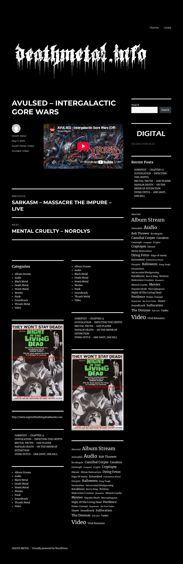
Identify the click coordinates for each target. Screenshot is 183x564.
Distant (75, 472)
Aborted (76, 449)
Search (135, 104)
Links (167, 27)
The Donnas (80, 515)
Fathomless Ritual (112, 477)
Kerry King (92, 489)
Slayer (75, 510)
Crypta (96, 467)
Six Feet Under (107, 506)
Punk (18, 296)
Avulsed (16, 150)
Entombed (95, 476)
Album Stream (23, 274)
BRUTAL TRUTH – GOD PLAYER (33, 442)
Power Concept (79, 506)
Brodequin (77, 462)
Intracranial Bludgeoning (99, 485)
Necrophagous (109, 497)
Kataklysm (78, 489)
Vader (105, 515)
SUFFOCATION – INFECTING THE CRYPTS (38, 439)
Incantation (77, 485)
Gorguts (75, 481)
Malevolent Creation (82, 493)
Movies (19, 292)
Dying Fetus (112, 472)
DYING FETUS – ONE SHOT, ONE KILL (36, 454)
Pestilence (110, 502)
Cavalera (116, 462)
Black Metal (21, 281)
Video (30, 145)
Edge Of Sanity (79, 476)
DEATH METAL (20, 548)
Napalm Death (92, 497)
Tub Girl (96, 516)
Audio (18, 277)
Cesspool (87, 467)
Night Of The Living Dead (86, 502)
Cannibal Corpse (96, 462)
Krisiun (104, 489)
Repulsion (94, 506)
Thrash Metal (22, 304)
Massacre (99, 493)
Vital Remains (96, 523)
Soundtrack (21, 300)
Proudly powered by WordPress (50, 548)
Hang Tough (104, 481)
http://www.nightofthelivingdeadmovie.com (37, 417)
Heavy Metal (22, 289)
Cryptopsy (109, 467)
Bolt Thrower (108, 456)
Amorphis (76, 457)
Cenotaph (76, 467)
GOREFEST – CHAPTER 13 (29, 435)
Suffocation (104, 510)
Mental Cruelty (113, 493)
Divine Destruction (91, 472)
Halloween (90, 481)
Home (154, 27)
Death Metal (19, 135)
